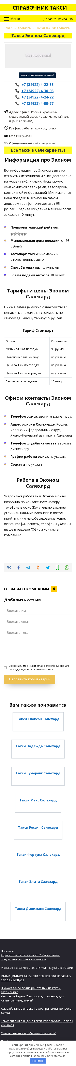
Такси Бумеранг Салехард (38, 773)
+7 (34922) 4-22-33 (37, 84)
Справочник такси (40, 7)
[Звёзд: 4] (22, 234)
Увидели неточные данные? (37, 75)
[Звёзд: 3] (18, 234)
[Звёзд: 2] (15, 234)
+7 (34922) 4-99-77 (37, 103)
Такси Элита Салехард (38, 881)
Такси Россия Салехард (38, 827)
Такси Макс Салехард (38, 800)
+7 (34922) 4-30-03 (37, 90)
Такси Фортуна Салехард (38, 854)
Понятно (38, 1061)
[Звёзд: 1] (12, 234)
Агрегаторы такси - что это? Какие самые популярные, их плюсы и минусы (30, 957)
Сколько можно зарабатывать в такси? (28, 1033)
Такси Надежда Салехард (38, 746)
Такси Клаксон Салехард (38, 719)
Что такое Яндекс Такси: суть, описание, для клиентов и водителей (32, 998)
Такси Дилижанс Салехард (38, 908)
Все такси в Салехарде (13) (38, 150)
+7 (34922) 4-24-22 (37, 97)
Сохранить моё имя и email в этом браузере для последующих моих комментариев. (39, 667)
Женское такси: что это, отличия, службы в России (37, 968)
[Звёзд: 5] (25, 234)
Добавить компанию (58, 19)
